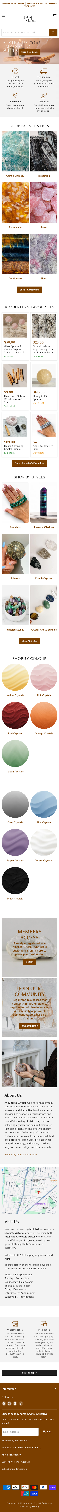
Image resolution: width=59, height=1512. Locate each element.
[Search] (53, 32)
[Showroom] (15, 103)
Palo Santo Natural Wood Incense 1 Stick (14, 399)
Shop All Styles (29, 640)
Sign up (47, 1431)
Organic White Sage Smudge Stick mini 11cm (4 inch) (44, 349)
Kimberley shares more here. (21, 1154)
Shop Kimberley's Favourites (29, 463)
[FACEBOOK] (44, 1339)
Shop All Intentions (29, 289)
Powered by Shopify (29, 1506)
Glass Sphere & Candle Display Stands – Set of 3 (14, 349)
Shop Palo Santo (29, 52)
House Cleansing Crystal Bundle (13, 448)
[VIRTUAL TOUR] (15, 1339)
